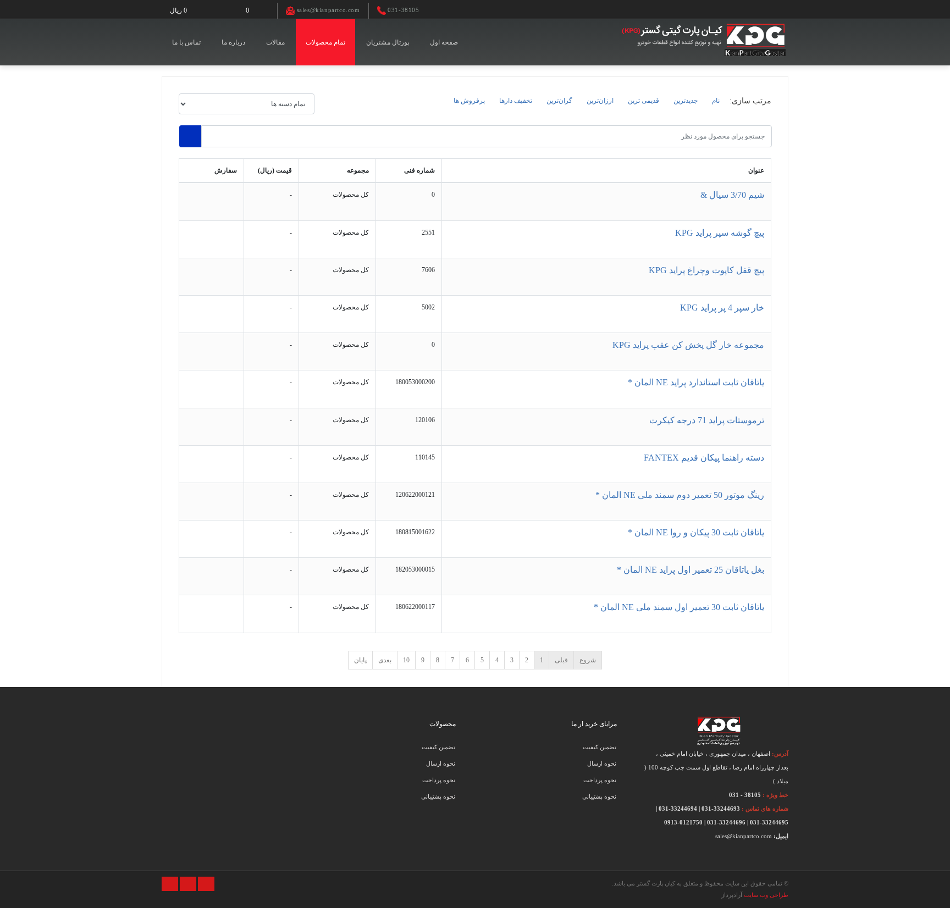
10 (406, 660)
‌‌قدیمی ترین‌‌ (643, 100)
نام (716, 100)
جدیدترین (685, 100)
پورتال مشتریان (387, 42)
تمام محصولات (325, 42)
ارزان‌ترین (600, 100)
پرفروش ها (469, 100)
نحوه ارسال (601, 763)
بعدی (384, 660)
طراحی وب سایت (766, 895)
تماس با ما (186, 42)
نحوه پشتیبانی (599, 796)
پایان (360, 660)
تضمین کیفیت (599, 747)
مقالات (275, 42)
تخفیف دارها (515, 100)
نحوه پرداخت (599, 780)
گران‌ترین (559, 100)
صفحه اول (444, 42)
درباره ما (233, 42)
